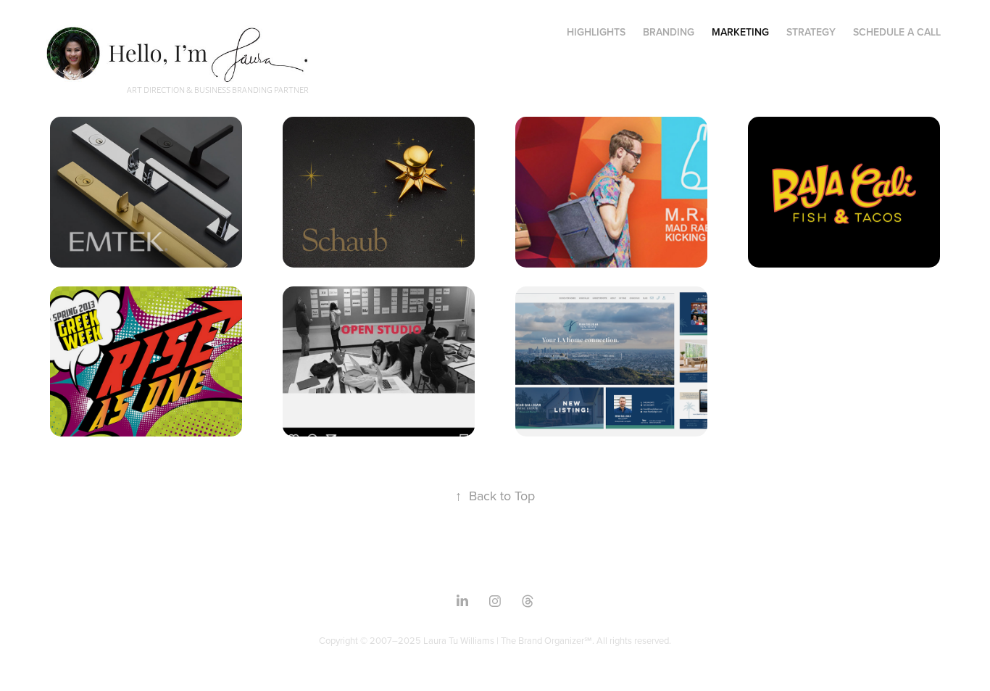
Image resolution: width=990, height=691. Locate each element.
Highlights (596, 32)
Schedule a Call (897, 32)
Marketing (740, 32)
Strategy (811, 32)
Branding (668, 32)
